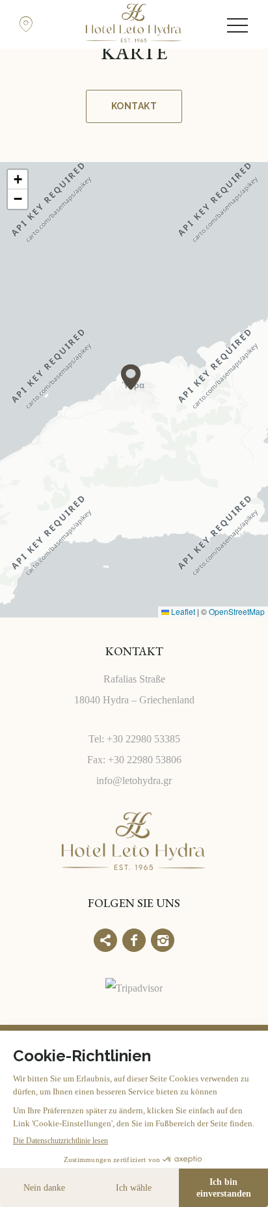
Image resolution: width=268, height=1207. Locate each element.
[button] (131, 377)
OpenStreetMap (237, 611)
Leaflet (182, 611)
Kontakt (134, 106)
